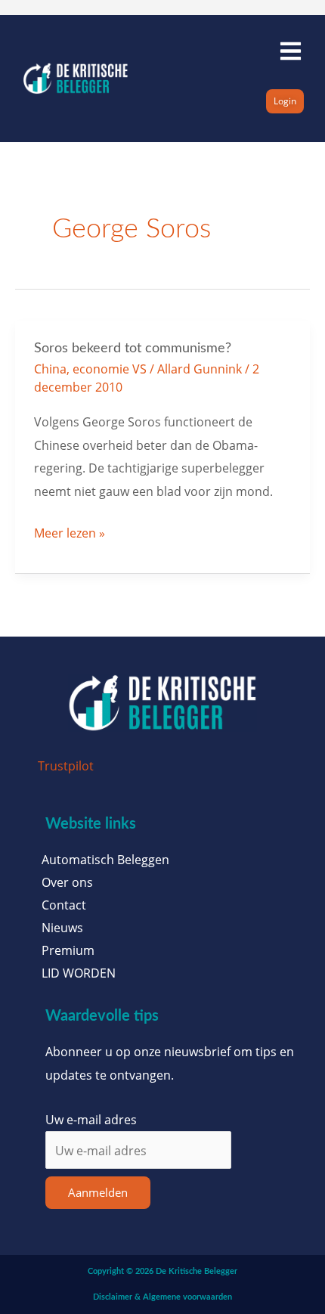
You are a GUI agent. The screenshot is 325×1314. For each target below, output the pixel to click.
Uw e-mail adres (91, 1119)
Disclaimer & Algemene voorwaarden (162, 1297)
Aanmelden (98, 1192)
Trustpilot (66, 765)
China (50, 368)
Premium (68, 950)
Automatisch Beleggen (105, 859)
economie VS (110, 368)
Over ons (67, 882)
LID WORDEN (79, 973)
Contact (64, 905)
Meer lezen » (69, 531)
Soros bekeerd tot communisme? (132, 348)
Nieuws (62, 927)
